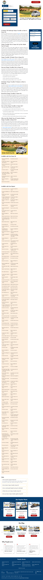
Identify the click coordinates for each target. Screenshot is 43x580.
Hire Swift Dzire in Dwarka (14, 286)
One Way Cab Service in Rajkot (14, 303)
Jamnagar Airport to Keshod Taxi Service (5, 359)
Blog (21, 576)
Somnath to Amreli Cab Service (5, 282)
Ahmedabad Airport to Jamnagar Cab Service (5, 229)
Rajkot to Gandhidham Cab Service (14, 451)
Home (13, 2)
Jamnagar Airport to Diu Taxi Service (5, 459)
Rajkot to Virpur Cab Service (14, 213)
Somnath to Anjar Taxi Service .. (26, 566)
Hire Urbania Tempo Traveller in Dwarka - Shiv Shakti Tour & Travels (14, 439)
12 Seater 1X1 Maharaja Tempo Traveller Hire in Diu (14, 250)
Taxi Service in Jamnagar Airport (14, 462)
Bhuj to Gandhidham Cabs (14, 251)
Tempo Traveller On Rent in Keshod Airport (5, 373)
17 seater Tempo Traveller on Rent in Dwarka (5, 426)
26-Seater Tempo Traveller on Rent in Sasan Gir (6, 162)
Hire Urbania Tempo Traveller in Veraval (14, 356)
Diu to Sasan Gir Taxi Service (14, 258)
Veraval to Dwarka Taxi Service (6, 297)
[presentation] (2, 509)
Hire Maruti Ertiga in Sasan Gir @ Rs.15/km (6, 177)
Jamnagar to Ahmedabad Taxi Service (14, 229)
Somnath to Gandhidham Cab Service (6, 192)
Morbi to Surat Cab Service (5, 467)
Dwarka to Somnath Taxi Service (5, 362)
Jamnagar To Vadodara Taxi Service (5, 200)
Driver (20, 2)
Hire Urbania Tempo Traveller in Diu (5, 267)
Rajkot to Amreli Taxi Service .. (36, 562)
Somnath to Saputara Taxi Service (5, 296)
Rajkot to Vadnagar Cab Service (5, 448)
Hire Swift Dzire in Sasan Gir (14, 158)
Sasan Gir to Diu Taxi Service (5, 181)
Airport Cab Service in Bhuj (14, 313)
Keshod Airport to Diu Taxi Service (5, 451)
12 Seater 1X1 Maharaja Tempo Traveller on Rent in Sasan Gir (14, 179)
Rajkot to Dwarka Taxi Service (14, 266)
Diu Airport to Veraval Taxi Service (14, 247)
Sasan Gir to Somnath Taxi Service (14, 173)
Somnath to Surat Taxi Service (5, 279)
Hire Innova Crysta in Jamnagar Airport (6, 203)
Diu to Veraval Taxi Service (14, 428)
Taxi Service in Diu (4, 414)
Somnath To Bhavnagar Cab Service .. (26, 562)
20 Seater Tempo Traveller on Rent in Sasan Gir (14, 167)
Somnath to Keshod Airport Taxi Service (14, 457)
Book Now (9, 517)
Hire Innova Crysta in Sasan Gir (14, 165)
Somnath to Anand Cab (5, 355)
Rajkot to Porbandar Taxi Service (14, 331)
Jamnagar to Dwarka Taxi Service (5, 254)
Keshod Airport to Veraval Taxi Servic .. (16, 562)
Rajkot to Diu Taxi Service (5, 260)
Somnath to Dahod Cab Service (14, 211)
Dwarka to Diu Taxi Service (5, 307)
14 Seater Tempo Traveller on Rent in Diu (14, 412)
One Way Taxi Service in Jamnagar (5, 421)
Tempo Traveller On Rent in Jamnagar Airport (5, 412)
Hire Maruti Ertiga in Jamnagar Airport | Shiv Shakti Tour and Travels (6, 218)
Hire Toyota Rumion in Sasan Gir (5, 167)
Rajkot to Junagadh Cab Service (5, 387)
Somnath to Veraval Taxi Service (5, 244)
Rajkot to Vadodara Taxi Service (14, 394)
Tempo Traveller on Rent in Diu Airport (14, 254)
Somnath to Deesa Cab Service (14, 327)
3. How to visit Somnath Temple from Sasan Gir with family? (12, 488)
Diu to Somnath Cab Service (14, 378)
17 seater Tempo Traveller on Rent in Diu (5, 333)
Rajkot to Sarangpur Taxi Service (14, 459)
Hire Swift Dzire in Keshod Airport (5, 314)
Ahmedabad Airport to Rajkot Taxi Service (14, 348)
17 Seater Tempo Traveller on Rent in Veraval (14, 197)
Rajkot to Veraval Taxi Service (5, 389)
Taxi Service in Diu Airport (5, 337)
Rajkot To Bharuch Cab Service (14, 191)
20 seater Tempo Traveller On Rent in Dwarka (6, 290)
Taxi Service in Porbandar (5, 442)
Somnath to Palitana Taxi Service (14, 342)
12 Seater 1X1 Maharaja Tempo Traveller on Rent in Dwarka (6, 197)
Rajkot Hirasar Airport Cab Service (5, 328)
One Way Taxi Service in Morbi (14, 339)
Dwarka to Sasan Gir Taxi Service (5, 247)
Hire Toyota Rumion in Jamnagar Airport (5, 394)
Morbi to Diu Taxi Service (5, 249)
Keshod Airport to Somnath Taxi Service (14, 290)
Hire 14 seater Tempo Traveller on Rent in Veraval (14, 446)
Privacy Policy (3, 576)
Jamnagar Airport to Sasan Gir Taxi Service (6, 376)
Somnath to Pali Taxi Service (14, 323)
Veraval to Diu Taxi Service (5, 461)
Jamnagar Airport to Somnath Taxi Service (14, 421)
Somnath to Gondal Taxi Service (5, 311)
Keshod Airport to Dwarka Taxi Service (6, 232)
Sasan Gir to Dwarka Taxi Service (5, 179)
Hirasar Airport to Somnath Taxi (14, 305)
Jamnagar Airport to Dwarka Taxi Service (5, 379)
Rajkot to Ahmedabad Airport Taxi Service (5, 264)
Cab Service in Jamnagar (5, 330)
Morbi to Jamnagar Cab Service (5, 392)
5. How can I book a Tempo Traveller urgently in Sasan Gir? (12, 493)
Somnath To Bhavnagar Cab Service (14, 400)
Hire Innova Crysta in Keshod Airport (5, 472)
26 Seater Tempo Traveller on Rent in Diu (14, 325)
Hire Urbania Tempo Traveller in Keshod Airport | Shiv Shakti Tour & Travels (6, 370)
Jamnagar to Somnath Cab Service (14, 275)
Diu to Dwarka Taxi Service (14, 403)
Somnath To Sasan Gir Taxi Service (14, 397)
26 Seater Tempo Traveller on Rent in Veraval (14, 382)
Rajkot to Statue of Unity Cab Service (14, 454)
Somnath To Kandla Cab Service (5, 321)
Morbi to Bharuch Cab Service (14, 467)
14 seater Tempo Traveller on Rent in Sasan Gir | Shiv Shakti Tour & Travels (6, 173)
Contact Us (24, 2)
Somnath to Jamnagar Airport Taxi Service (14, 308)
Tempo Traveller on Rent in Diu (6, 335)
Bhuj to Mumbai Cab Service (5, 256)
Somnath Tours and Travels (14, 425)
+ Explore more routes (21, 568)
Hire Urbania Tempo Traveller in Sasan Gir (14, 170)
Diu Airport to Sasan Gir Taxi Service (5, 384)
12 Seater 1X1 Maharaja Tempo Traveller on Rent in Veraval (14, 415)
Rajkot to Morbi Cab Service (14, 287)
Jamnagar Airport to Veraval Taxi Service (5, 195)
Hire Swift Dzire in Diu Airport (14, 226)
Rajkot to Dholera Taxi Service (14, 284)
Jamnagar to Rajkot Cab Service (5, 340)
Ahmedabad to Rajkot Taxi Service (14, 333)
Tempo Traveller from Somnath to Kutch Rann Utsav (14, 241)
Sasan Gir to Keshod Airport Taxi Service (5, 159)
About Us (16, 2)
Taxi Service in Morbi (4, 347)
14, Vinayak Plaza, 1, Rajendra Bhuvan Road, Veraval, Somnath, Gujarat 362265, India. (24, 572)
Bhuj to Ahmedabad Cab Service (14, 364)
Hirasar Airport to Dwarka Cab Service (6, 407)
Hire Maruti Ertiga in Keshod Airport (14, 278)
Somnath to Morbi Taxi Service (14, 320)
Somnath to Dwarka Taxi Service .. (5, 565)
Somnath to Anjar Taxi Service (6, 251)
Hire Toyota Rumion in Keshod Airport (14, 434)
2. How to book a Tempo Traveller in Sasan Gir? (10, 485)
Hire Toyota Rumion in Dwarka (14, 256)
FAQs (19, 576)
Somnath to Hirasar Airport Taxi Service (5, 303)
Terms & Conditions (8, 576)
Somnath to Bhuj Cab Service (14, 297)
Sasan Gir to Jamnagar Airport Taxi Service (6, 165)
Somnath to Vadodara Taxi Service (5, 227)
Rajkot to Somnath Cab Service (6, 216)
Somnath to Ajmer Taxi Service (14, 202)
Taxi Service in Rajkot (13, 337)
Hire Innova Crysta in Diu (5, 445)
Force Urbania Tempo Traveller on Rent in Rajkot (14, 296)
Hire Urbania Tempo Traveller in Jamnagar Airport (14, 264)
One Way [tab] (5, 10)
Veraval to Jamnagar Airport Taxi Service (14, 206)
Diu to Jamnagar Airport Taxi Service (14, 370)
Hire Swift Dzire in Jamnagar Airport (14, 407)
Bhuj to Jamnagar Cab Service (14, 279)
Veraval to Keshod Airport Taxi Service (6, 342)
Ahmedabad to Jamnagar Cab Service (14, 443)
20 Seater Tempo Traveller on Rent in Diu (6, 275)
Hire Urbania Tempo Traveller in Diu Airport (14, 195)
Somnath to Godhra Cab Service (5, 454)
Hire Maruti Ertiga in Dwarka (5, 323)
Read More (34, 537)
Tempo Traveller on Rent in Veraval (14, 392)
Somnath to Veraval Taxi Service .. (5, 562)
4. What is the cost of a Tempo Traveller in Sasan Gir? (11, 491)
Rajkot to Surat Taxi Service (14, 335)
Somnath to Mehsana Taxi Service (5, 239)
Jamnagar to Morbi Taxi (5, 205)
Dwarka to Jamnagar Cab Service (5, 439)
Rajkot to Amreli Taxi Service (14, 216)
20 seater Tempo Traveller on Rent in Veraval (5, 300)
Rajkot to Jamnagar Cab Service (14, 269)
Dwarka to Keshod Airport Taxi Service (14, 359)
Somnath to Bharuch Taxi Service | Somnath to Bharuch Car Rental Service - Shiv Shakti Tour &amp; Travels (6, 435)
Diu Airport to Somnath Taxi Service (14, 189)
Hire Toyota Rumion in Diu (5, 292)
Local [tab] (10, 5)
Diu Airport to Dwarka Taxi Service (14, 423)
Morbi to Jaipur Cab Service (14, 299)
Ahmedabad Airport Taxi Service (14, 244)
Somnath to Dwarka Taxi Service (14, 410)
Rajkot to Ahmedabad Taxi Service (5, 214)
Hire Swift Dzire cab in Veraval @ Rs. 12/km (14, 373)
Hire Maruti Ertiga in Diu (5, 224)
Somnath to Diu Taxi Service (5, 363)
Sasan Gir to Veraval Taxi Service (14, 177)
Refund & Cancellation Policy (14, 576)
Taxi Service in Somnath (14, 389)
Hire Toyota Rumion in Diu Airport (5, 258)
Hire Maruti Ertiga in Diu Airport (14, 384)
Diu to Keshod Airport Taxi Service (5, 457)
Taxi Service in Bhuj (4, 431)
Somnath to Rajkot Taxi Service (6, 284)
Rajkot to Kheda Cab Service (5, 221)
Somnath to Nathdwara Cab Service (5, 469)
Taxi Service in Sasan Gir (5, 169)
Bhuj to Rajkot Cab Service (5, 271)
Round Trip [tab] (10, 10)
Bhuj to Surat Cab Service (14, 361)
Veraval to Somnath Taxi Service (5, 278)
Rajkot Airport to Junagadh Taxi (14, 375)
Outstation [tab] (5, 5)
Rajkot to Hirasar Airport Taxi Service (5, 318)
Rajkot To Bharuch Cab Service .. (35, 565)
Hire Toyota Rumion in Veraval (6, 286)
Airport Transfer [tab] (6, 8)
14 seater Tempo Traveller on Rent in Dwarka (5, 345)
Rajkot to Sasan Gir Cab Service (14, 222)
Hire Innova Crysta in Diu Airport (5, 367)
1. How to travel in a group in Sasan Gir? (9, 479)
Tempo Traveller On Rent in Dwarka (5, 400)
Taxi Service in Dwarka (5, 409)
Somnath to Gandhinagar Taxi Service (6, 353)
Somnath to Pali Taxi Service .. (26, 564)
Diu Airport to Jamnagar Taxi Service (5, 208)
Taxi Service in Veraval (13, 224)
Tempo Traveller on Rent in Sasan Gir (14, 162)
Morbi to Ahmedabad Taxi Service (5, 351)
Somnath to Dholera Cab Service (14, 465)
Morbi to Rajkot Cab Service (5, 287)
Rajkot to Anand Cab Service (5, 396)
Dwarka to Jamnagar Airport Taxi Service (14, 353)
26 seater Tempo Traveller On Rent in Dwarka (14, 200)
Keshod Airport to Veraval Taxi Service (14, 345)
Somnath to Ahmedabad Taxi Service (5, 235)
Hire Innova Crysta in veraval (14, 468)
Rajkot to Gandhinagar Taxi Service (14, 261)
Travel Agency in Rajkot (5, 402)
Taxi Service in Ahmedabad (14, 366)
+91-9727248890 (36, 2)
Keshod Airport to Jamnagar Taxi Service (5, 418)
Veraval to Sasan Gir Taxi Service (14, 387)
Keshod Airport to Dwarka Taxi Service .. (16, 565)
